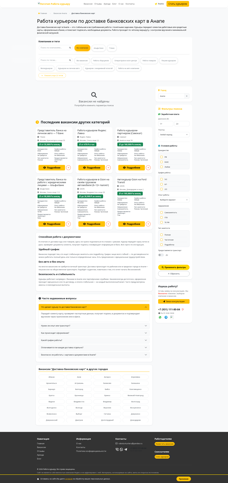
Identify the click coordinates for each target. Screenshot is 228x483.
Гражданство (163, 150)
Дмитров (79, 420)
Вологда (79, 408)
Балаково (107, 383)
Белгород (79, 389)
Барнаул (51, 389)
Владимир (107, 401)
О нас (121, 4)
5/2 (166, 179)
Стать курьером (178, 3)
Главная (43, 13)
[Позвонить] (117, 449)
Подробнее (53, 167)
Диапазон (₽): (163, 119)
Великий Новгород (135, 395)
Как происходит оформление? (55, 333)
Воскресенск (135, 408)
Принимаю (183, 479)
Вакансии (88, 4)
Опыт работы (163, 195)
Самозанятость (171, 212)
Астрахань (79, 383)
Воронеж (107, 408)
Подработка (169, 245)
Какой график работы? (51, 340)
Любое (167, 167)
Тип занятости (164, 228)
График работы (164, 172)
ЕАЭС (167, 162)
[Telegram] (125, 449)
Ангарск (107, 377)
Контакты (130, 4)
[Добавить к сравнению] (68, 167)
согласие (68, 479)
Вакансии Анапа (60, 13)
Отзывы (98, 4)
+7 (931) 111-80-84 (138, 448)
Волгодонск (52, 408)
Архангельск (51, 383)
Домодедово (135, 420)
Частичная (169, 240)
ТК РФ (167, 222)
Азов (79, 377)
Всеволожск (52, 414)
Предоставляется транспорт (169, 250)
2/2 (166, 189)
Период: (161, 130)
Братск (52, 395)
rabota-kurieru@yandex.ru (130, 443)
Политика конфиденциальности (91, 451)
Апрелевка (135, 377)
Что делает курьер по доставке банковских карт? (64, 307)
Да (167, 255)
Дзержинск (135, 414)
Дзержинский (51, 420)
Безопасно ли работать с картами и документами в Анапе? (68, 354)
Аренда (107, 4)
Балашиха (135, 383)
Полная (168, 235)
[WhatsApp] (121, 449)
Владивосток (79, 401)
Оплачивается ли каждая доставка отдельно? (62, 347)
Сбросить (175, 273)
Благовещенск (136, 389)
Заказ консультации (175, 301)
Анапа (160, 3)
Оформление (163, 206)
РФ (166, 157)
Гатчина (107, 414)
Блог (114, 4)
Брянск (107, 395)
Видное (52, 401)
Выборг (79, 414)
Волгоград (135, 401)
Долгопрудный (107, 420)
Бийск (107, 389)
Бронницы (79, 395)
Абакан (52, 377)
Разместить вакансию (165, 444)
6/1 (166, 184)
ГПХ (166, 217)
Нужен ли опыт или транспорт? (55, 325)
